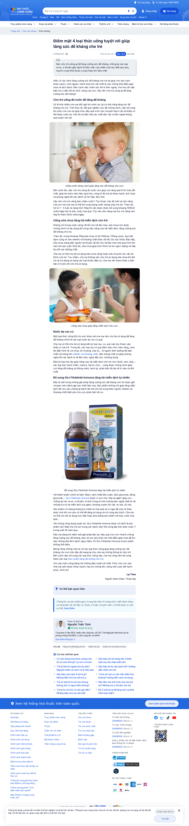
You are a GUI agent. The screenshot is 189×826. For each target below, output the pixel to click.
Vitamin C (142, 17)
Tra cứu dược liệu (86, 730)
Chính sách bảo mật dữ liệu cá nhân (24, 767)
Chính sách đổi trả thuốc (21, 744)
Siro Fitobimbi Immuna (77, 498)
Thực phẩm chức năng (54, 717)
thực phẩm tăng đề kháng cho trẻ (85, 558)
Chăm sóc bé (94, 647)
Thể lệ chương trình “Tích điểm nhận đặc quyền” (22, 789)
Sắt (57, 17)
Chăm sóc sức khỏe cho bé (114, 647)
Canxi (34, 17)
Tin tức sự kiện (85, 753)
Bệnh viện (82, 739)
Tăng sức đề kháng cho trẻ (74, 647)
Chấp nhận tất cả (165, 811)
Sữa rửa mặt (99, 17)
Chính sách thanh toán (20, 757)
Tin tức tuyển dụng (87, 748)
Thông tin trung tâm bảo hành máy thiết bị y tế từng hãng (24, 781)
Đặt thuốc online (51, 739)
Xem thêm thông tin (64, 639)
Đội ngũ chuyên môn (87, 744)
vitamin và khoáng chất (85, 354)
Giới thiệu (14, 717)
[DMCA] (126, 764)
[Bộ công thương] (119, 758)
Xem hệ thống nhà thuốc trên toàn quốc (47, 703)
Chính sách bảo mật (19, 753)
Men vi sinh (113, 17)
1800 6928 (174, 2)
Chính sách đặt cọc (19, 735)
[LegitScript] (126, 771)
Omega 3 (44, 17)
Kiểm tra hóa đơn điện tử (21, 761)
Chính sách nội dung (19, 739)
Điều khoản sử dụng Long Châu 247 (22, 796)
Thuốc (47, 726)
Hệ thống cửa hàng (19, 722)
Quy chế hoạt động (19, 730)
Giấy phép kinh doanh (20, 726)
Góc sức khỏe (29, 31)
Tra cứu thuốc (84, 722)
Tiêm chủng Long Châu (55, 744)
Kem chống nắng (69, 17)
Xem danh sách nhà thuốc (161, 703)
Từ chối (165, 819)
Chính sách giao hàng (20, 748)
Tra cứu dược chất (86, 726)
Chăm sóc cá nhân (52, 730)
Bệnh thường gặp (86, 735)
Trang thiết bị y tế (52, 735)
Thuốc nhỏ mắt (85, 17)
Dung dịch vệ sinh (128, 17)
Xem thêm (69, 608)
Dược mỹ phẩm (51, 722)
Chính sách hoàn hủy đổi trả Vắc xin (23, 774)
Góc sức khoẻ (84, 717)
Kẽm (52, 17)
